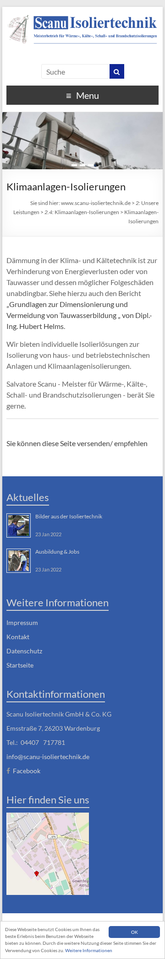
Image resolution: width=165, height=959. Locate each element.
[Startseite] (82, 28)
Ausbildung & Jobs (57, 551)
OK (134, 932)
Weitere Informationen (88, 950)
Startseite (19, 665)
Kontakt (17, 637)
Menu (87, 95)
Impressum (22, 622)
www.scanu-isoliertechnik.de (96, 202)
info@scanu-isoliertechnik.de (47, 756)
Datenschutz (24, 651)
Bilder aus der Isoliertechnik (68, 516)
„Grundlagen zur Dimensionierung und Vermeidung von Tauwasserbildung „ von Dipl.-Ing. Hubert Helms (79, 315)
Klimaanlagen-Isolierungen (81, 212)
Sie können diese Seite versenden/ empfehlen (77, 443)
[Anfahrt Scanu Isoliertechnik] (47, 852)
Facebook (26, 771)
